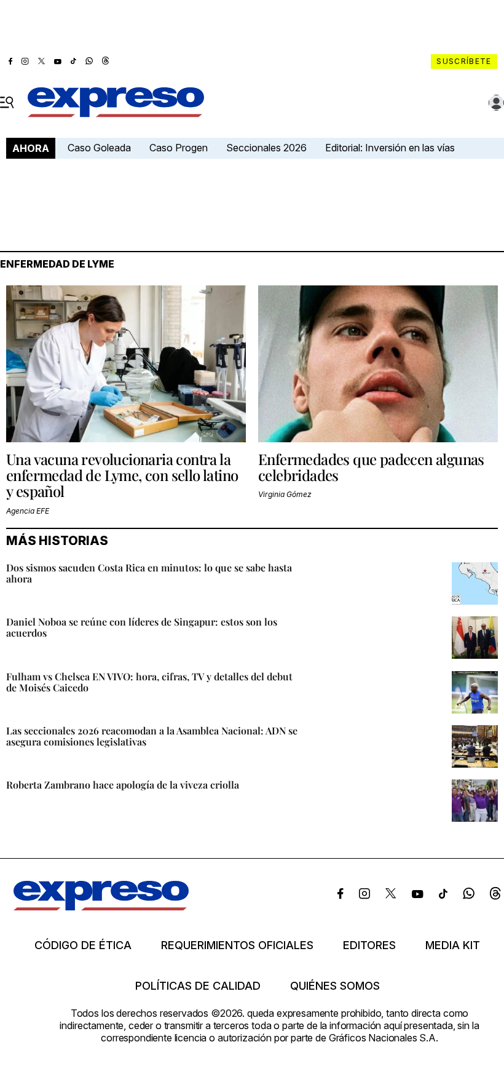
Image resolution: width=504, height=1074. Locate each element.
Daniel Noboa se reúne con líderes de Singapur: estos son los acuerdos (141, 627)
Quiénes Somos (335, 986)
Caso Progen (178, 147)
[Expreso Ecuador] (101, 907)
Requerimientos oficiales (237, 945)
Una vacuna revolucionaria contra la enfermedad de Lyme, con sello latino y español (122, 475)
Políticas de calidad (198, 986)
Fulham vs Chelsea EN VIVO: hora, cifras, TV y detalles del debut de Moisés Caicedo (149, 682)
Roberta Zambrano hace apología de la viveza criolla (122, 784)
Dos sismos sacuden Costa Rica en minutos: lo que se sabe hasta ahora (149, 573)
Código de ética (83, 945)
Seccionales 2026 (266, 147)
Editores (369, 945)
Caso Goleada (99, 147)
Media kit (452, 945)
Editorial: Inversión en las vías (390, 147)
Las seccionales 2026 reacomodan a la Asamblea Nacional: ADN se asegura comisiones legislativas (151, 736)
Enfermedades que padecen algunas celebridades (371, 467)
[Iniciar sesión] (496, 102)
